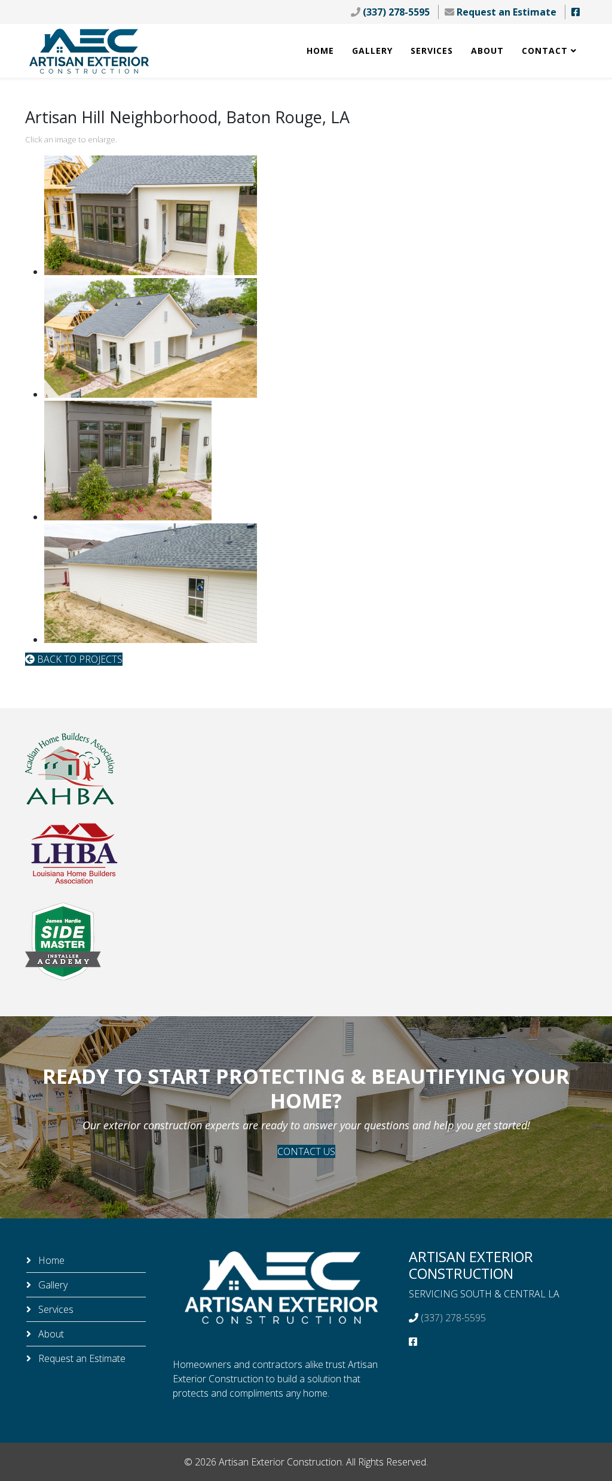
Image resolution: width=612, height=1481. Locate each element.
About (487, 50)
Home (320, 50)
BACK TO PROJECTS (79, 659)
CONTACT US (306, 1151)
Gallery (372, 50)
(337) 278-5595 (396, 12)
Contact (545, 50)
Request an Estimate (506, 12)
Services (432, 50)
